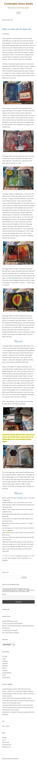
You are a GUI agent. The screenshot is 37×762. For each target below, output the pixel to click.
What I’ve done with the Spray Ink (16, 29)
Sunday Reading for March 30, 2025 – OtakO (14, 693)
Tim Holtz (15, 278)
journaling (13, 558)
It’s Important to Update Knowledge (23, 691)
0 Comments (5, 33)
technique (5, 670)
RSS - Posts (5, 726)
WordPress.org (6, 747)
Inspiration (19, 555)
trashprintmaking (6, 672)
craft (5, 558)
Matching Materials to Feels (10, 621)
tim (29, 558)
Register (4, 737)
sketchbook (25, 558)
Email (4, 594)
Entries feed (5, 742)
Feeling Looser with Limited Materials (12, 623)
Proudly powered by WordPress (10, 758)
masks (19, 558)
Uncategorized (6, 677)
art (3, 558)
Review (4, 668)
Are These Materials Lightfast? (10, 632)
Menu (18, 12)
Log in (4, 740)
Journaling (25, 555)
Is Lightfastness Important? (9, 630)
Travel (4, 675)
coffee (4, 658)
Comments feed (6, 744)
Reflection (5, 665)
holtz (9, 558)
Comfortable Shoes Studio (18, 3)
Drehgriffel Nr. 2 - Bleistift (9, 712)
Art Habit (4, 656)
